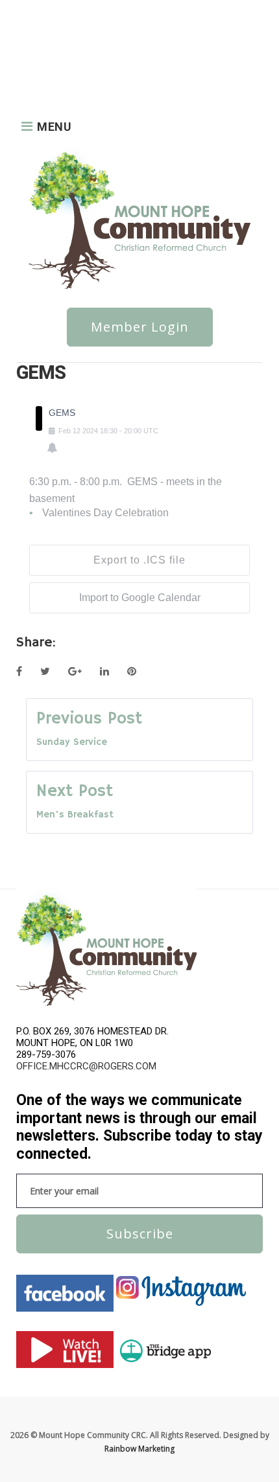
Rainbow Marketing (139, 1448)
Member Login (140, 327)
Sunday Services (49, 80)
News (73, 10)
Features (36, 28)
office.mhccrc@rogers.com (86, 1066)
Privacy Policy (116, 28)
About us (36, 10)
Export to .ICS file (139, 559)
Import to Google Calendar (139, 597)
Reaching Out (44, 45)
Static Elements (87, 62)
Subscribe (139, 1233)
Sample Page (102, 45)
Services (35, 62)
